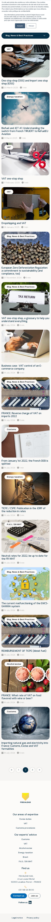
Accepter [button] (20, 26)
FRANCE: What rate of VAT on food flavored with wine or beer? (21, 697)
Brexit (25, 857)
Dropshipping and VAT (13, 223)
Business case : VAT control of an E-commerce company (21, 367)
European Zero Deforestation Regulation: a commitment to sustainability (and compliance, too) (24, 270)
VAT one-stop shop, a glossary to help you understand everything (25, 320)
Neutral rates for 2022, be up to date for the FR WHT (24, 557)
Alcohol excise (25, 848)
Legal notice (17, 917)
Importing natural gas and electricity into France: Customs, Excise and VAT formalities (24, 746)
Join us (34, 895)
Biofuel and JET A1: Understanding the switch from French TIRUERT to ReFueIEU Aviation (24, 131)
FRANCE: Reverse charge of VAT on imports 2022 (21, 415)
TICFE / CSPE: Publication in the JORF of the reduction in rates (23, 510)
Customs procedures (25, 828)
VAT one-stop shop (12, 178)
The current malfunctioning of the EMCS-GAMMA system (24, 605)
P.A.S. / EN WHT (25, 861)
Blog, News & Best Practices (19, 35)
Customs (25, 839)
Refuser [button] (31, 26)
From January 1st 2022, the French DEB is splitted (24, 462)
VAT (25, 823)
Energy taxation (25, 852)
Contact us (18, 895)
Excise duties (25, 819)
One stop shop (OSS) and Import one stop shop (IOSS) (24, 82)
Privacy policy (33, 917)
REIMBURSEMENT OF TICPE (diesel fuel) (23, 651)
